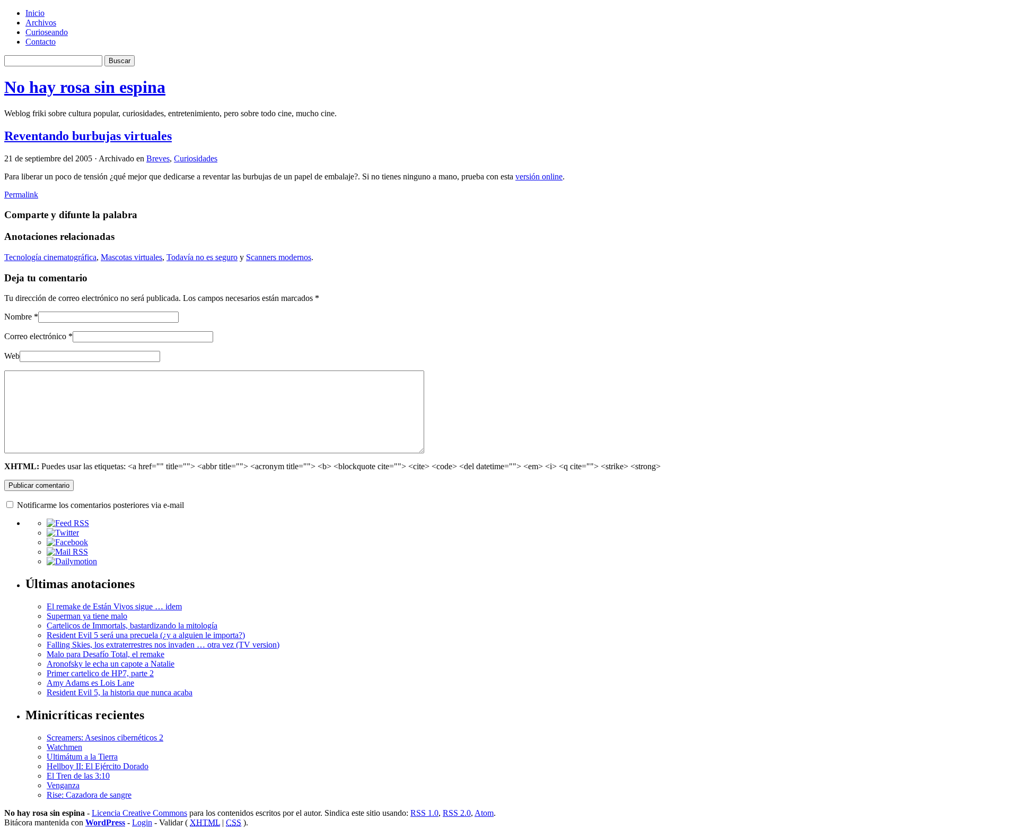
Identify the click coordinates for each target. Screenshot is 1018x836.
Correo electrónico (35, 336)
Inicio (35, 13)
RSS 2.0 (457, 812)
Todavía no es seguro (202, 257)
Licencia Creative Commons (139, 812)
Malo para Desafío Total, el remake (105, 654)
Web (12, 355)
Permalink (21, 194)
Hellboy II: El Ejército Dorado (97, 766)
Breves (158, 158)
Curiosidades (195, 158)
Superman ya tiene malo (87, 615)
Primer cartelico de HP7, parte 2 (100, 673)
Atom (484, 812)
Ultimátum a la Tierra (82, 756)
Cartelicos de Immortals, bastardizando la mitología (132, 625)
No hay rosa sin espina (84, 87)
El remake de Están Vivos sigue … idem (114, 606)
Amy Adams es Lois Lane (90, 682)
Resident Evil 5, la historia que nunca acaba (119, 692)
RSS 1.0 (424, 812)
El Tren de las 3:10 (78, 775)
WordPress (105, 822)
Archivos (40, 22)
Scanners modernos (278, 257)
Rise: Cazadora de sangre (89, 794)
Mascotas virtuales (131, 257)
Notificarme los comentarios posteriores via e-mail (100, 505)
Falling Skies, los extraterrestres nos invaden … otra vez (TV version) (163, 644)
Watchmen (64, 747)
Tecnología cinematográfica (50, 257)
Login (142, 822)
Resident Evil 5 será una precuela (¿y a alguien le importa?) (146, 635)
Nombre (18, 316)
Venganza (63, 785)
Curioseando (46, 32)
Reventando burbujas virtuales (88, 136)
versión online (539, 176)
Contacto (40, 41)
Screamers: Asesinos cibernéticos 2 (105, 737)
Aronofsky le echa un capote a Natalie (110, 663)
